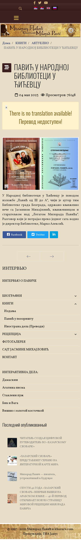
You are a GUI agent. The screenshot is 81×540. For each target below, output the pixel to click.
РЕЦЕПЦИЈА (11, 334)
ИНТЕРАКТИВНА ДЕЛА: (20, 372)
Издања (10, 311)
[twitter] (39, 3)
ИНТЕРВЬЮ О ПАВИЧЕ (19, 281)
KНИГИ (7, 303)
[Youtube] (46, 3)
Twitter (40, 235)
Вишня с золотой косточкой (23, 411)
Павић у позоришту (18, 319)
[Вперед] (52, 256)
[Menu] (16, 18)
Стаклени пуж (13, 395)
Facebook (16, 235)
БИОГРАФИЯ (12, 296)
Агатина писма (13, 388)
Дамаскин (10, 380)
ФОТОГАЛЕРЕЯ (13, 342)
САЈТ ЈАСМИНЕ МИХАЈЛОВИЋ (25, 349)
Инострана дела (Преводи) (24, 326)
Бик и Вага (10, 403)
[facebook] (35, 3)
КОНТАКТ (9, 357)
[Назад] (29, 256)
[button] (66, 296)
